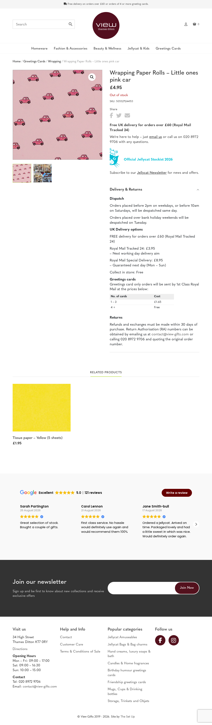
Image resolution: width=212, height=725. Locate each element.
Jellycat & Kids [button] (138, 48)
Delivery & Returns (126, 190)
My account (186, 24)
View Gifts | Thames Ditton (106, 25)
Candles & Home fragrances (128, 663)
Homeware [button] (39, 48)
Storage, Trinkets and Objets (128, 701)
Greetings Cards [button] (168, 48)
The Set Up (127, 716)
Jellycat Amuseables (122, 637)
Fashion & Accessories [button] (70, 48)
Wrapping (54, 61)
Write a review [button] (177, 493)
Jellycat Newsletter (152, 173)
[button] (92, 77)
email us (155, 137)
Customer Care (71, 644)
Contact (66, 637)
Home (17, 61)
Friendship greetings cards (127, 682)
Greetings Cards (34, 61)
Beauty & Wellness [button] (107, 48)
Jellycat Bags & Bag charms (127, 644)
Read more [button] (150, 542)
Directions (20, 649)
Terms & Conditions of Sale (80, 651)
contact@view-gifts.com (170, 334)
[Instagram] (175, 640)
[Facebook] (162, 640)
